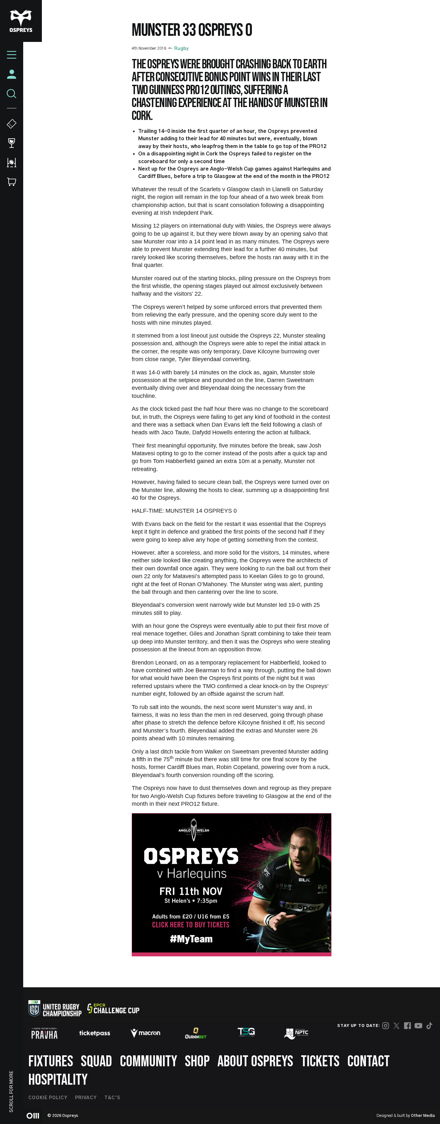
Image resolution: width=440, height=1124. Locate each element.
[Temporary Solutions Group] (246, 1033)
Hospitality (58, 1080)
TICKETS (320, 1061)
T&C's (112, 1098)
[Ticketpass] (95, 1033)
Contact (368, 1061)
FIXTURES (50, 1061)
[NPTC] (297, 1033)
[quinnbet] (196, 1033)
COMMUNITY (148, 1061)
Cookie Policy (47, 1098)
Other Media (423, 1116)
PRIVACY (86, 1098)
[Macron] (145, 1033)
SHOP (197, 1061)
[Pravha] (44, 1033)
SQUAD (96, 1061)
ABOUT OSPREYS (255, 1061)
